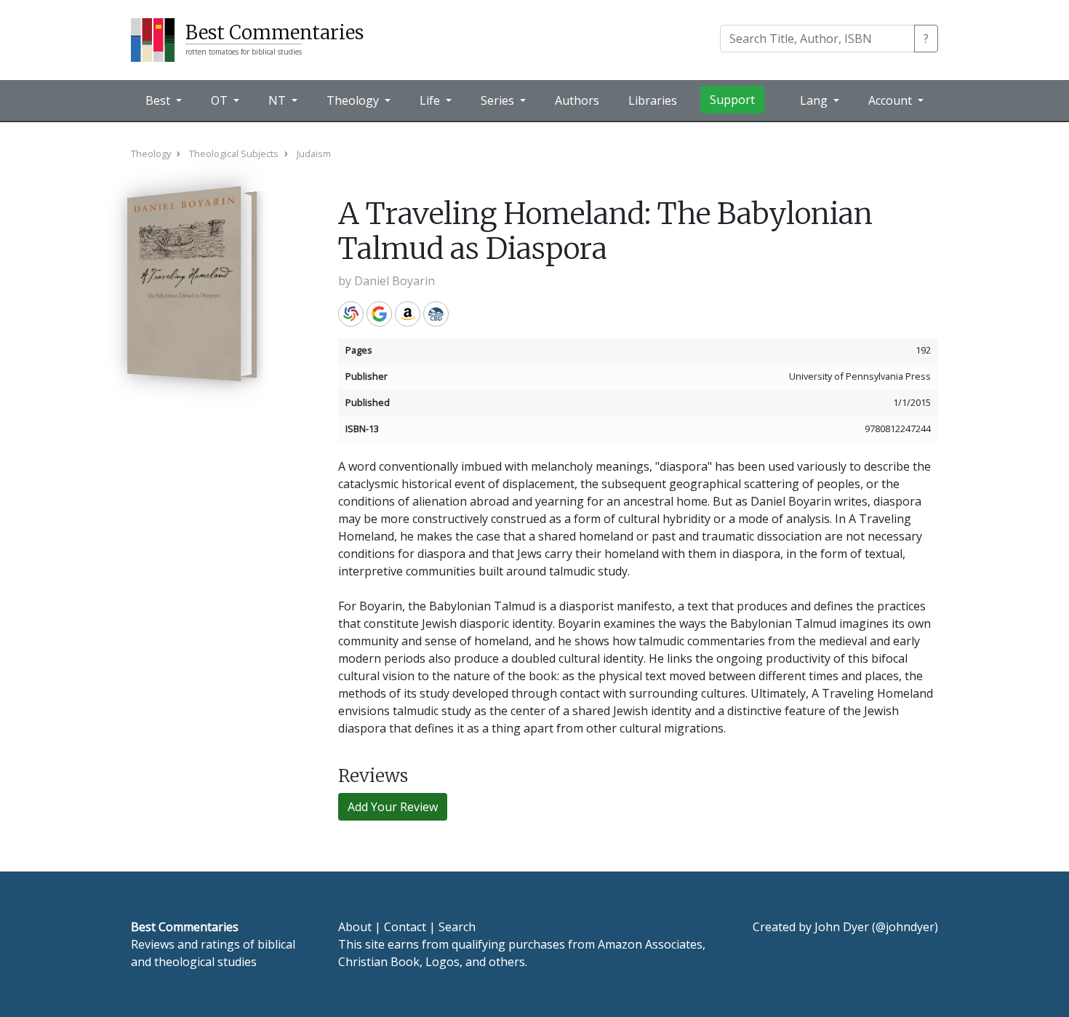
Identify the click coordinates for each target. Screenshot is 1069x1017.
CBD (436, 314)
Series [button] (499, 100)
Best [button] (159, 100)
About (355, 927)
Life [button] (431, 100)
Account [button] (891, 100)
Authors (577, 100)
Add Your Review (393, 807)
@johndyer (905, 927)
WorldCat (351, 314)
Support (732, 100)
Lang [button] (815, 100)
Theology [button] (354, 100)
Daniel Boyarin (394, 281)
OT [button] (221, 100)
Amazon (407, 314)
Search (457, 927)
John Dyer (841, 927)
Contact (405, 927)
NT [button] (278, 100)
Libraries (652, 100)
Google (379, 314)
